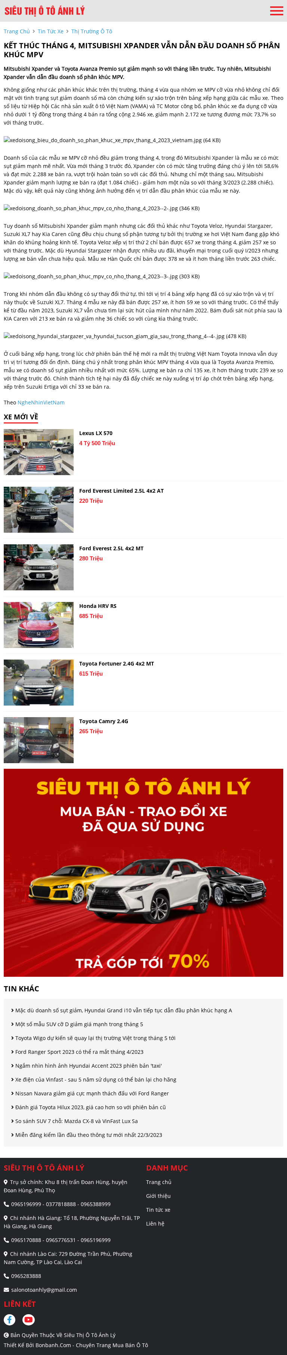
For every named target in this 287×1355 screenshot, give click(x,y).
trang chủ (17, 31)
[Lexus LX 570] (39, 452)
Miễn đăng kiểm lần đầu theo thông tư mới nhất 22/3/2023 (88, 1134)
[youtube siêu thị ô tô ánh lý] (29, 1319)
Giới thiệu (158, 1195)
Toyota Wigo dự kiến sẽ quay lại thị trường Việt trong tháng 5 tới (95, 1038)
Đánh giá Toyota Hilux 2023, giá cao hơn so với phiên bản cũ (90, 1107)
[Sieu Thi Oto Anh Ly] (45, 11)
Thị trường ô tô (91, 31)
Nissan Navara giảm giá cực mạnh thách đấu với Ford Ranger (91, 1093)
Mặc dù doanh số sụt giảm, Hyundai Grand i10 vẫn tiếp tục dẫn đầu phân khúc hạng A (123, 1010)
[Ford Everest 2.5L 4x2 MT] (39, 567)
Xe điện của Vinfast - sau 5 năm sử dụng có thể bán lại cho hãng (95, 1079)
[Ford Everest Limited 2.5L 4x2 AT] (39, 510)
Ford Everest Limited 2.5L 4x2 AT (121, 490)
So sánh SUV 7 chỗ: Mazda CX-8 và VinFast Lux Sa (76, 1121)
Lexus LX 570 (95, 433)
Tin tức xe (158, 1209)
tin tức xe (51, 31)
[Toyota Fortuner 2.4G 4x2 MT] (39, 683)
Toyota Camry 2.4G (103, 721)
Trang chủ (159, 1182)
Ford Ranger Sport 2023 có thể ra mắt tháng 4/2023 (79, 1051)
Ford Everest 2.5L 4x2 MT (111, 548)
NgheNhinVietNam (41, 402)
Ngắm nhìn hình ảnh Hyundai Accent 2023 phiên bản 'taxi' (88, 1065)
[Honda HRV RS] (39, 625)
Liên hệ (155, 1223)
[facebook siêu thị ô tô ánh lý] (12, 1319)
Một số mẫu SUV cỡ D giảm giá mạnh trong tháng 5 (78, 1024)
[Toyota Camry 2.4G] (39, 740)
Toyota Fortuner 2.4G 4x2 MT (116, 663)
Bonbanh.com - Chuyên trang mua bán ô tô (92, 1345)
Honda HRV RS (98, 605)
